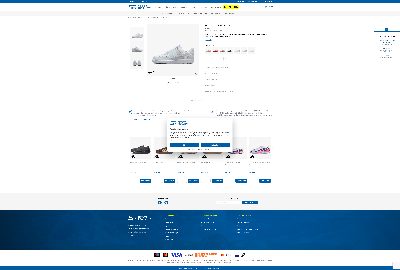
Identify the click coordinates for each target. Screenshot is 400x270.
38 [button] (216, 59)
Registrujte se (253, 1)
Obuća (147, 17)
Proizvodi (140, 17)
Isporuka (241, 219)
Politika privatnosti (207, 222)
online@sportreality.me (387, 57)
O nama (168, 219)
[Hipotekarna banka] (206, 255)
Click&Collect (169, 222)
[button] (262, 8)
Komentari (210, 85)
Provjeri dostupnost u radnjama (220, 92)
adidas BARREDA (206, 162)
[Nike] (152, 72)
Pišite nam (387, 55)
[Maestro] (157, 255)
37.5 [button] (230, 59)
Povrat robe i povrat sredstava (248, 229)
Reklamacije (242, 226)
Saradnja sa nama (171, 229)
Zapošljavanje (169, 226)
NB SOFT (204, 268)
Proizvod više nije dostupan (217, 67)
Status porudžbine (244, 233)
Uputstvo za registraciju (142, 119)
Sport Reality (132, 17)
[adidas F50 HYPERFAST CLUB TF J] (236, 148)
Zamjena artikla (243, 222)
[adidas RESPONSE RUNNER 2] (140, 148)
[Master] (165, 255)
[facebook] (160, 202)
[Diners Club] (189, 255)
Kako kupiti (205, 226)
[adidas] (132, 156)
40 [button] (212, 59)
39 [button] (207, 59)
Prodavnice (169, 240)
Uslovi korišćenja (207, 219)
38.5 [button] (220, 59)
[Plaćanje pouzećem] (243, 255)
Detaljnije (208, 40)
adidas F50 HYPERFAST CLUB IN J (259, 163)
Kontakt (167, 236)
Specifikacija (211, 79)
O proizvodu (211, 73)
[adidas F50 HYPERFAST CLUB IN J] (260, 148)
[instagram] (166, 202)
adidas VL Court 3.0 (160, 162)
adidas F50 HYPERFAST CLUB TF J (235, 163)
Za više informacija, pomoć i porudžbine (387, 41)
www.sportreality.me (190, 268)
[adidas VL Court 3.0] (164, 148)
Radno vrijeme (387, 48)
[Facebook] (168, 82)
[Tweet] (172, 82)
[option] (137, 34)
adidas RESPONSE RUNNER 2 (139, 162)
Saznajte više (210, 13)
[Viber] (177, 82)
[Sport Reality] (139, 7)
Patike (153, 17)
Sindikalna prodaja (171, 233)
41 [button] (225, 59)
